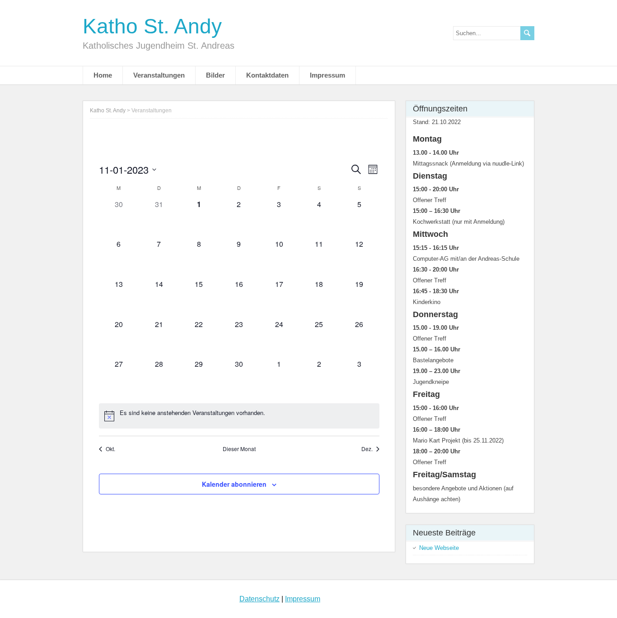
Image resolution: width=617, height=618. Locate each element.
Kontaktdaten (267, 75)
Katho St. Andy (152, 26)
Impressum (327, 75)
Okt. (110, 448)
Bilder (215, 75)
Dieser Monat (239, 448)
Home (102, 75)
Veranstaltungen (159, 75)
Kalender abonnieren (234, 484)
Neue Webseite (439, 547)
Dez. (367, 448)
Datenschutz (259, 599)
